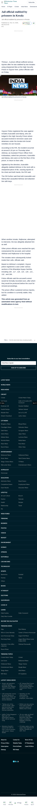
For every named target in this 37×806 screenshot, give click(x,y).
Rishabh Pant (5, 412)
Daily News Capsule (7, 363)
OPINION (4, 552)
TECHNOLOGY (5, 566)
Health (3, 502)
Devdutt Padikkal (23, 406)
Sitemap (3, 749)
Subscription (4, 746)
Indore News (4, 434)
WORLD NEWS (5, 385)
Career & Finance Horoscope (26, 632)
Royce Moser (5, 649)
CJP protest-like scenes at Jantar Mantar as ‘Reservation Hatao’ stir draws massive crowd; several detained (9, 696)
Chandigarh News (6, 427)
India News (24, 6)
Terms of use (29, 740)
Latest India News (8, 680)
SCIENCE (3, 547)
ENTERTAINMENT (6, 452)
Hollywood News (23, 455)
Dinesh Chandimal (6, 416)
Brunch (20, 496)
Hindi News (21, 670)
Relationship (4, 505)
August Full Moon (23, 636)
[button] (2, 2)
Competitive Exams (6, 484)
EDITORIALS (5, 557)
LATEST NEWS (5, 380)
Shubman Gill (5, 406)
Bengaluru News (6, 424)
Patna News (4, 443)
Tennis (20, 578)
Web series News (6, 465)
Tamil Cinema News (24, 458)
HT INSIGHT (4, 590)
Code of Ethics (29, 746)
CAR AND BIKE (5, 561)
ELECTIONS (4, 595)
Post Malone (22, 629)
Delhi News (4, 430)
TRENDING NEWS (6, 626)
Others (3, 581)
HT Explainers (22, 674)
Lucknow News (23, 437)
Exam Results (5, 487)
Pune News (21, 443)
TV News (21, 461)
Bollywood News (6, 455)
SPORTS (3, 571)
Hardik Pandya (5, 409)
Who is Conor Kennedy (8, 632)
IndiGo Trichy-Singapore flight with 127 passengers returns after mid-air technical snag (9, 717)
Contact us (16, 740)
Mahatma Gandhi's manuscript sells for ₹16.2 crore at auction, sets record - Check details (8, 729)
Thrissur (6, 340)
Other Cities (22, 447)
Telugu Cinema (22, 664)
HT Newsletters (29, 743)
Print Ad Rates (17, 746)
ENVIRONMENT (6, 542)
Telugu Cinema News (7, 461)
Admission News (6, 481)
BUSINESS (4, 523)
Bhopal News (22, 424)
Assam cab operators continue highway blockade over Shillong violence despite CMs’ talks (8, 686)
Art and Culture (5, 496)
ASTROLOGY (5, 470)
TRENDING (4, 518)
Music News (4, 458)
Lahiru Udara (22, 416)
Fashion (3, 499)
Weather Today (17, 743)
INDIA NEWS (5, 389)
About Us (3, 740)
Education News (23, 487)
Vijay (2, 629)
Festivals (20, 499)
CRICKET (3, 394)
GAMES (3, 610)
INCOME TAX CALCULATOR (9, 621)
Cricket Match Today (24, 397)
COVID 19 (4, 605)
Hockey (3, 578)
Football (20, 574)
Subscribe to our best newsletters (18, 358)
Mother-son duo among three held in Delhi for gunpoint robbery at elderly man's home (26, 706)
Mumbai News (5, 440)
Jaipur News (22, 434)
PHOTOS (3, 528)
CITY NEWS (4, 420)
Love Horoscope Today (7, 636)
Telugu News (4, 670)
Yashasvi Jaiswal (23, 409)
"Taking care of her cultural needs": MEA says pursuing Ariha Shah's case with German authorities (8, 707)
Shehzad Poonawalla (24, 644)
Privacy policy (5, 743)
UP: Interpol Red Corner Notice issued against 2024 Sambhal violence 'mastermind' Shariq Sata (26, 686)
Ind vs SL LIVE (22, 412)
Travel (20, 505)
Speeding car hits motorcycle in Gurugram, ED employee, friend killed (26, 696)
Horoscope (4, 473)
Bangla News (22, 667)
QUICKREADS (5, 600)
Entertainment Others (24, 465)
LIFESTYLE (4, 492)
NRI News (4, 674)
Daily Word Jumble (6, 616)
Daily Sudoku (5, 613)
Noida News (22, 440)
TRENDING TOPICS (7, 654)
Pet (2, 509)
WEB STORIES (5, 513)
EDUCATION (5, 478)
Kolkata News (5, 437)
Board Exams (22, 481)
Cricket (17, 6)
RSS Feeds (16, 749)
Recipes (20, 502)
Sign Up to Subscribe (18, 368)
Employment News (24, 484)
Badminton (4, 574)
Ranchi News (5, 447)
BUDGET (3, 537)
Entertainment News (7, 667)
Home (3, 6)
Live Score (4, 401)
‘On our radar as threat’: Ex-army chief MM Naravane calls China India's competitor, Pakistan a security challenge (26, 718)
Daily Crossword (23, 613)
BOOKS (3, 586)
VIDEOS (3, 533)
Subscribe (32, 2)
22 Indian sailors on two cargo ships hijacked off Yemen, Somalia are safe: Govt (26, 728)
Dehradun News (23, 427)
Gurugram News (23, 430)
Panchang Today (5, 639)
